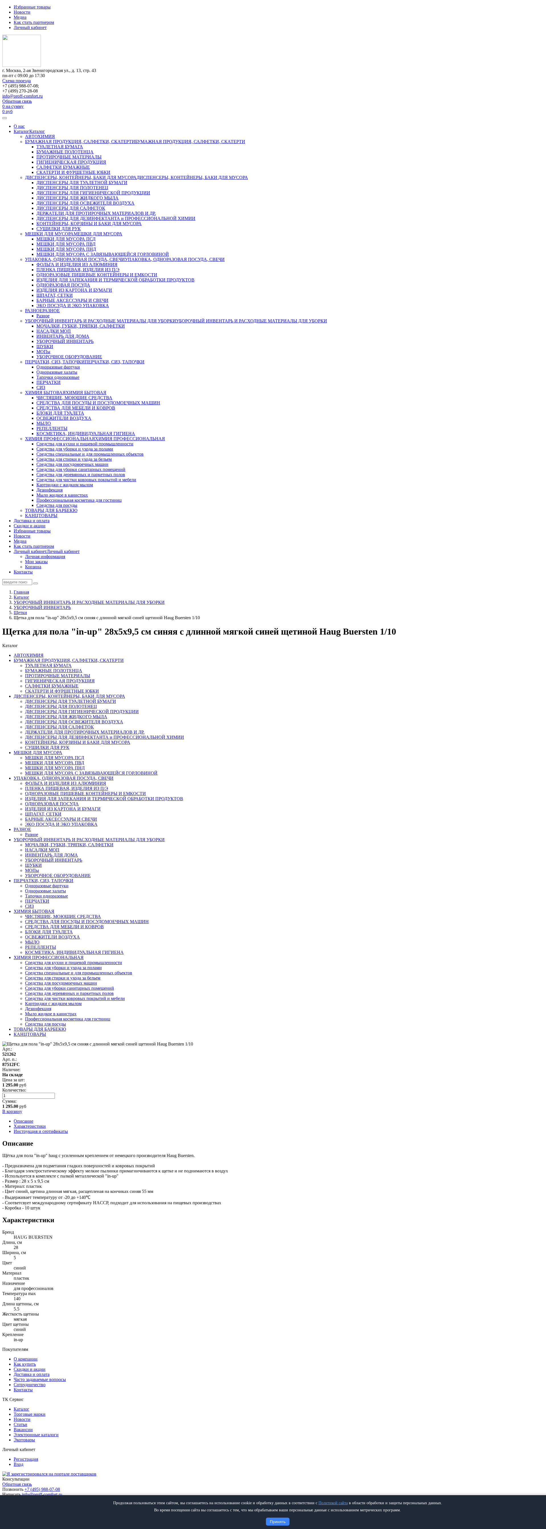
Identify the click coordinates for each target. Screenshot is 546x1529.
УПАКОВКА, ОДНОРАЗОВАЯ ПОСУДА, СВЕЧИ (75, 259)
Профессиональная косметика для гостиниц (79, 500)
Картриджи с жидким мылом (64, 484)
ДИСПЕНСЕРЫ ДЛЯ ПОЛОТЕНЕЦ (72, 187)
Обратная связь (17, 101)
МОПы (43, 351)
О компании (26, 1359)
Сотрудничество (30, 1384)
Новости (22, 12)
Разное (42, 315)
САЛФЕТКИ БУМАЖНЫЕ (63, 167)
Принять (278, 1521)
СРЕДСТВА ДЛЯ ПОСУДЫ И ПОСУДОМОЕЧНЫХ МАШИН (98, 402)
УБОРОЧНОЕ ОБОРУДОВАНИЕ (69, 356)
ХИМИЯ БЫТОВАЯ (45, 392)
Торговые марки (30, 1414)
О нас (19, 126)
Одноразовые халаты (56, 372)
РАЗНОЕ (33, 310)
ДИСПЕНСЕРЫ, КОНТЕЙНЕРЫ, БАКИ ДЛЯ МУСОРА (80, 177)
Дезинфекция (49, 489)
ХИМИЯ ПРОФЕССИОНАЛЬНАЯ (60, 438)
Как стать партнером (34, 22)
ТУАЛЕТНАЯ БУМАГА (59, 146)
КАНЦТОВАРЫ (41, 515)
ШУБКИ (44, 346)
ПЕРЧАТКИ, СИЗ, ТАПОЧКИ (55, 361)
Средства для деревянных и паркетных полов (80, 474)
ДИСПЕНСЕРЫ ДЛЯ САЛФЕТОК (70, 208)
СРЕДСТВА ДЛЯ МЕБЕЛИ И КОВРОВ (75, 408)
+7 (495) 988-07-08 (42, 1489)
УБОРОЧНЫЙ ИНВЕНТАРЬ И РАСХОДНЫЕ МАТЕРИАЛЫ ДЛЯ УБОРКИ (100, 320)
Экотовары (24, 1439)
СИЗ (40, 387)
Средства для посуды (56, 505)
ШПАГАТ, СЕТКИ (54, 295)
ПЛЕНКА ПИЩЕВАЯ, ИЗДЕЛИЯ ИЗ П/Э (77, 269)
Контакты (23, 571)
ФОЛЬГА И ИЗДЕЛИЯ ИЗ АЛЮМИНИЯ (76, 264)
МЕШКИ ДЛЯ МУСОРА (49, 233)
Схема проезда (16, 80)
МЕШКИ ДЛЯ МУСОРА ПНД (66, 249)
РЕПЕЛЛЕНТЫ (51, 428)
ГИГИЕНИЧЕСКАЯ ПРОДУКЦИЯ (71, 162)
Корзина (33, 566)
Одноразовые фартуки (58, 367)
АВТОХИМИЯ (40, 136)
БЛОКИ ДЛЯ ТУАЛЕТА (60, 413)
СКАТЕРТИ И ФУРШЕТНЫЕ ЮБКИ (73, 172)
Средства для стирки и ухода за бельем (74, 459)
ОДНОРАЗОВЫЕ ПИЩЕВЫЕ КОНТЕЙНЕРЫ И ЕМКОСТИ (96, 274)
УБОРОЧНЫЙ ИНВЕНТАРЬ (65, 341)
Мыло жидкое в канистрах (62, 495)
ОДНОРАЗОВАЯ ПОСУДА (63, 285)
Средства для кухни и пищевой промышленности (84, 443)
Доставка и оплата (31, 520)
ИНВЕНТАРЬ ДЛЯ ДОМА (62, 336)
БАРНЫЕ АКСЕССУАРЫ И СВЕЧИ (72, 300)
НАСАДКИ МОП (53, 331)
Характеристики (30, 1126)
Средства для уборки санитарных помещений (80, 469)
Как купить (25, 1364)
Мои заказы (36, 561)
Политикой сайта (333, 1503)
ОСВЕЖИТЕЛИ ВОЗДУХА (63, 418)
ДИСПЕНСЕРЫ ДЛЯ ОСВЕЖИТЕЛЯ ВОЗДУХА (85, 203)
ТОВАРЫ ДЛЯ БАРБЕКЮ (51, 510)
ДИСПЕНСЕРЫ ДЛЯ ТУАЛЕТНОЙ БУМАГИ (81, 182)
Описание (23, 1121)
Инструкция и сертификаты (41, 1131)
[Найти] (35, 583)
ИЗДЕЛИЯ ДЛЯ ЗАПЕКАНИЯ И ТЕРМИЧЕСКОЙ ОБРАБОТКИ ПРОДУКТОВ (115, 279)
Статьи (20, 1424)
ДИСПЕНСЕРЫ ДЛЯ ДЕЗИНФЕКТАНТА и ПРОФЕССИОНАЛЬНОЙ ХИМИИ (115, 218)
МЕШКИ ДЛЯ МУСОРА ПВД (66, 244)
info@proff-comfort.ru (22, 96)
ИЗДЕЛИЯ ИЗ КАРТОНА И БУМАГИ (74, 290)
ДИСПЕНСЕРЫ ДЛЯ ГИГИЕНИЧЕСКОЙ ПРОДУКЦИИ (93, 192)
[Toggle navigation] (4, 118)
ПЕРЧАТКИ (48, 382)
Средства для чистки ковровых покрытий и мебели (86, 479)
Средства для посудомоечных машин (72, 464)
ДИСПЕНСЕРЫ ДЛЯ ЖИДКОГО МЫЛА (77, 198)
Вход (18, 1464)
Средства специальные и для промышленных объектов (90, 454)
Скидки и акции (30, 525)
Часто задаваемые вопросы (40, 1379)
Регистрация (26, 1459)
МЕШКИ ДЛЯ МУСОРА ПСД (66, 238)
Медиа (20, 17)
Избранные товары (32, 7)
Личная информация (45, 556)
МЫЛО (43, 423)
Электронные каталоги (36, 1434)
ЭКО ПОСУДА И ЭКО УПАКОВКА (72, 305)
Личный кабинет (30, 27)
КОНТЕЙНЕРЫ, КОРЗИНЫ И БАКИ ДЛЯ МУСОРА (89, 223)
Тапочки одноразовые (57, 377)
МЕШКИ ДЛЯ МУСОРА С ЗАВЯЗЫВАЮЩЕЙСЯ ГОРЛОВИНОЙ (102, 254)
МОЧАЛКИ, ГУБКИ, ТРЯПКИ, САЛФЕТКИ (80, 326)
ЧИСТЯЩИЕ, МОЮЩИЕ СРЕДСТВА (74, 397)
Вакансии (23, 1429)
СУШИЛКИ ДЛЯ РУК (58, 228)
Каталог (21, 131)
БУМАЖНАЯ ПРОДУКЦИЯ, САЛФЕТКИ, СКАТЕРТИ (80, 141)
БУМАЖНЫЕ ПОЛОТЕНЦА (65, 151)
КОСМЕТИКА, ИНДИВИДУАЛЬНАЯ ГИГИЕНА (85, 433)
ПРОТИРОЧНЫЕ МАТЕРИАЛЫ (69, 157)
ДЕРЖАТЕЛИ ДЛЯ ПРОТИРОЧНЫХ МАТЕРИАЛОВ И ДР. (96, 213)
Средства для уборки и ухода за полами (74, 448)
